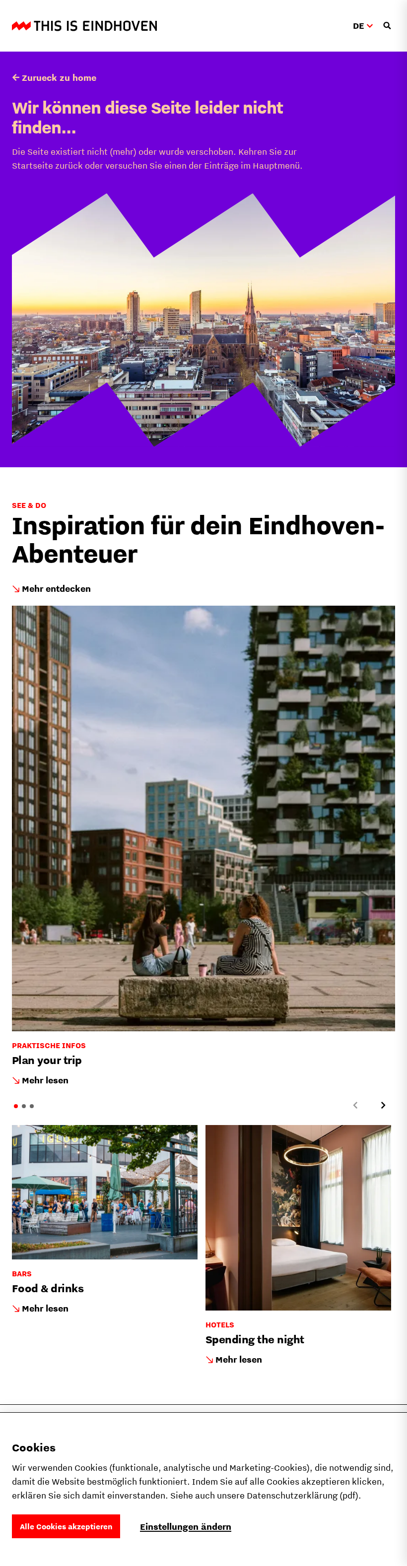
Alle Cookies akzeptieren (66, 1526)
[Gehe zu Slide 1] (16, 1106)
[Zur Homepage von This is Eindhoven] (84, 25)
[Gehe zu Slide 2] (24, 1106)
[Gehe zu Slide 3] (32, 1106)
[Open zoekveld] (387, 26)
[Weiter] (383, 1105)
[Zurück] (355, 1105)
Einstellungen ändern (185, 1526)
